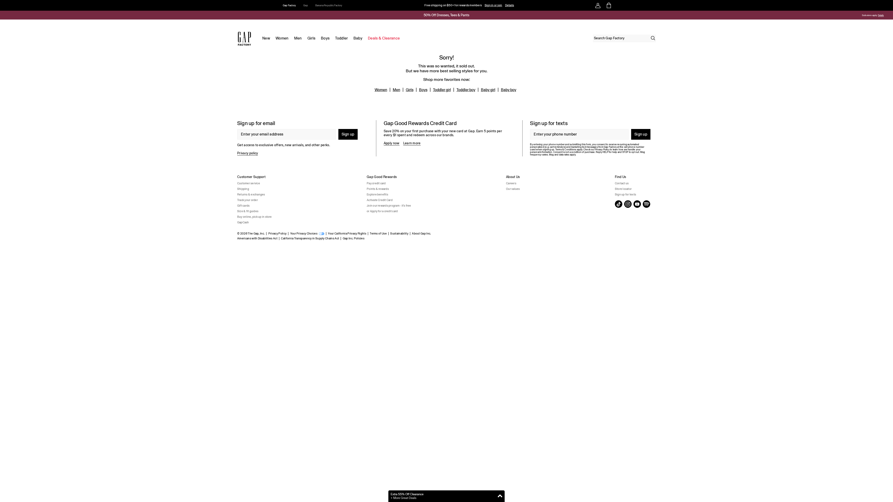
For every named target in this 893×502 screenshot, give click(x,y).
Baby (357, 38)
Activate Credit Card (380, 200)
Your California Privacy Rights (347, 233)
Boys (325, 38)
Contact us (622, 183)
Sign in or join (493, 5)
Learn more (412, 143)
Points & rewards (378, 189)
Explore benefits (377, 194)
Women (282, 38)
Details (509, 5)
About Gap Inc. (421, 233)
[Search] (653, 38)
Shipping (243, 189)
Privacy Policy (277, 233)
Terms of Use (378, 233)
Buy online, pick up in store (254, 216)
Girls (311, 38)
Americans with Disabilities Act (257, 238)
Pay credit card (376, 183)
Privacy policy (247, 153)
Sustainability (399, 233)
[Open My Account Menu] (598, 5)
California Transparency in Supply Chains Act (310, 238)
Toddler (341, 38)
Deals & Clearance (384, 38)
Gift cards (243, 205)
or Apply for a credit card (382, 211)
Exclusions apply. (869, 15)
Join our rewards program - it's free (389, 205)
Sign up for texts (625, 194)
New (266, 38)
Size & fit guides (247, 211)
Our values (513, 189)
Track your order (247, 200)
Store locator (623, 189)
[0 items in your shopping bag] (608, 5)
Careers (511, 183)
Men (298, 38)
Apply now (392, 143)
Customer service (248, 183)
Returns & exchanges (251, 194)
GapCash (243, 222)
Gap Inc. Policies (353, 238)
